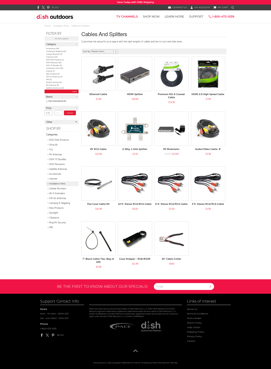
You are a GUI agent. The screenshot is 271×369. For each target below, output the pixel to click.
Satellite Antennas (55, 88)
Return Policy (194, 322)
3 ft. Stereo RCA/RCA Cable (208, 204)
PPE (49, 80)
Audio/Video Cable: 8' (208, 149)
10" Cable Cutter (171, 259)
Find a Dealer (194, 318)
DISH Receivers (53, 63)
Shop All (53, 145)
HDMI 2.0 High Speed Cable (207, 94)
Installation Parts (61, 26)
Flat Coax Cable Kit (98, 204)
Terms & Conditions (197, 313)
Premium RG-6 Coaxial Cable (171, 96)
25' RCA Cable (98, 149)
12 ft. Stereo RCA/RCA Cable (134, 204)
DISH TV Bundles (54, 65)
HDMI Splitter (135, 94)
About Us (192, 309)
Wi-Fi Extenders (57, 193)
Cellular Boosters (54, 54)
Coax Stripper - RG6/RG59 (134, 259)
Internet (50, 71)
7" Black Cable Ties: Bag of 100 (98, 260)
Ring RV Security (54, 82)
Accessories (52, 49)
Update (69, 113)
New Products (53, 74)
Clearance (51, 57)
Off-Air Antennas (54, 77)
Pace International (57, 101)
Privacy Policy (194, 336)
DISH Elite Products (55, 60)
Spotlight (53, 213)
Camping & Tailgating (56, 51)
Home (47, 26)
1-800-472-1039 (48, 328)
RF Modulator (171, 149)
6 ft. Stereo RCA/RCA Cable (171, 204)
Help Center (193, 327)
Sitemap (174, 362)
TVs (51, 150)
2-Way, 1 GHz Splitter (134, 149)
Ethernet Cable (98, 94)
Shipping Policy (195, 331)
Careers (191, 341)
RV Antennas (52, 85)
